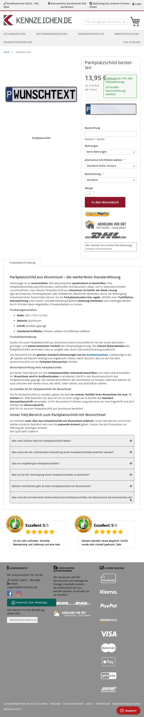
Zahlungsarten (73, 703)
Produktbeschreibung (22, 262)
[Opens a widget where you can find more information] (128, 710)
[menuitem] (14, 34)
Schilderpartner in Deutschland (25, 703)
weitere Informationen (99, 248)
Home (6, 52)
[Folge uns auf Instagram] (19, 594)
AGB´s (90, 703)
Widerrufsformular (23, 620)
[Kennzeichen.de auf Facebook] (9, 594)
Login (137, 3)
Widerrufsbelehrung (126, 703)
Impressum (103, 703)
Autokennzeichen (97, 354)
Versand (55, 703)
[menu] (72, 38)
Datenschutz (12, 709)
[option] (38, 537)
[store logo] (38, 20)
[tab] (23, 263)
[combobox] (106, 22)
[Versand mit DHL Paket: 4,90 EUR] (106, 235)
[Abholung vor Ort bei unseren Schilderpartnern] (106, 225)
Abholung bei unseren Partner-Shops (109, 5)
